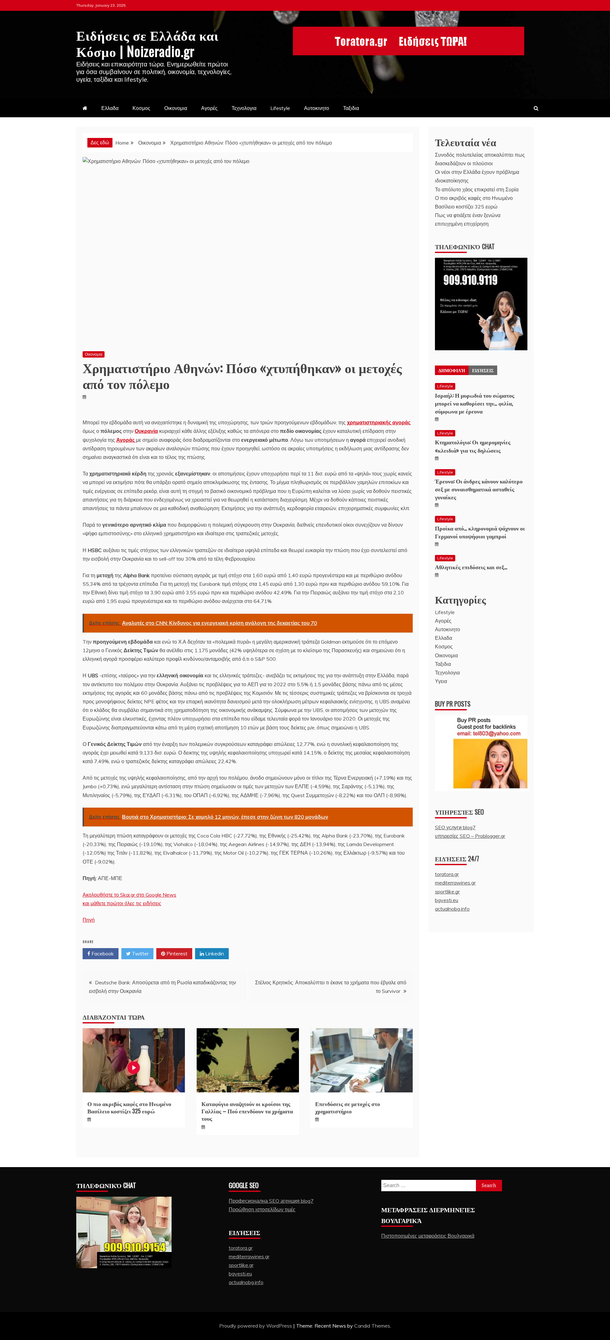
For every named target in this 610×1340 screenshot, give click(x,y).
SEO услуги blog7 (455, 827)
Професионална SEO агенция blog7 (271, 1201)
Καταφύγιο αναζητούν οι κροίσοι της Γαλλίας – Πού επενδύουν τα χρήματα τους (247, 1111)
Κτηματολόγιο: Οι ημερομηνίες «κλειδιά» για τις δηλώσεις (473, 446)
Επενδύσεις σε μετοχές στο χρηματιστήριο (347, 1107)
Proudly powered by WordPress (256, 1326)
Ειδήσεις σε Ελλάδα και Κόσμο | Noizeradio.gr (147, 42)
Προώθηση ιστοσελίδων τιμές (262, 1209)
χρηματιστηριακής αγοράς (378, 422)
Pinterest (176, 953)
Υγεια (441, 681)
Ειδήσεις (483, 370)
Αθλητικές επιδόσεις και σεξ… (471, 567)
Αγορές (209, 108)
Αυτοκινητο (316, 108)
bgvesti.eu (446, 900)
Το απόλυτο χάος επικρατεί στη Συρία (476, 189)
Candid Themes (372, 1326)
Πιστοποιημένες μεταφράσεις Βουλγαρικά (427, 1236)
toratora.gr (447, 874)
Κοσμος (141, 108)
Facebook (102, 953)
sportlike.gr (447, 891)
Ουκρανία (146, 431)
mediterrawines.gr (455, 882)
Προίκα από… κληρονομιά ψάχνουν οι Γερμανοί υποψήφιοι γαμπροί (480, 532)
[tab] (452, 370)
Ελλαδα (110, 108)
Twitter (140, 953)
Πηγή (89, 920)
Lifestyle (280, 108)
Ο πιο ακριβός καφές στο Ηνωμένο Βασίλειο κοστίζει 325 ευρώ (129, 1107)
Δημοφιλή (451, 370)
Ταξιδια (351, 108)
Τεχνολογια (244, 108)
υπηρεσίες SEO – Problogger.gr (470, 836)
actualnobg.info (452, 909)
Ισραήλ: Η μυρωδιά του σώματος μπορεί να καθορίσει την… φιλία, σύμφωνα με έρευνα (474, 403)
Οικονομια (175, 108)
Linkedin (214, 953)
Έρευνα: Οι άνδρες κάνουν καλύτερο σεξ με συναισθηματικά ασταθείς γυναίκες (479, 489)
